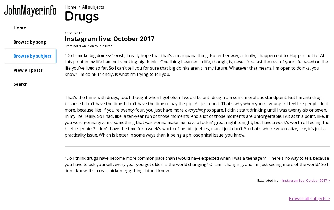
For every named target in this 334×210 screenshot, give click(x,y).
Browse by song (30, 42)
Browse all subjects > (309, 198)
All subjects (93, 7)
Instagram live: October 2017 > (306, 180)
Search (21, 84)
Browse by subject (33, 56)
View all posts (28, 70)
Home (20, 28)
